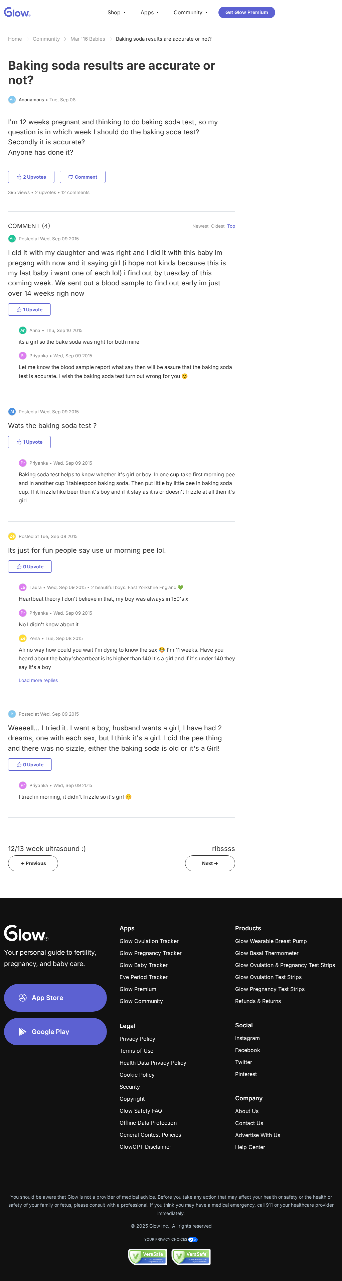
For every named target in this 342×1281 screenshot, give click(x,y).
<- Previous (33, 863)
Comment (86, 177)
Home (15, 39)
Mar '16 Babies (87, 39)
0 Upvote (33, 566)
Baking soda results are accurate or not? (164, 39)
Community (46, 39)
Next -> (210, 863)
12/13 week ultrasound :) (47, 848)
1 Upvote (32, 309)
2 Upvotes (34, 177)
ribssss (223, 848)
